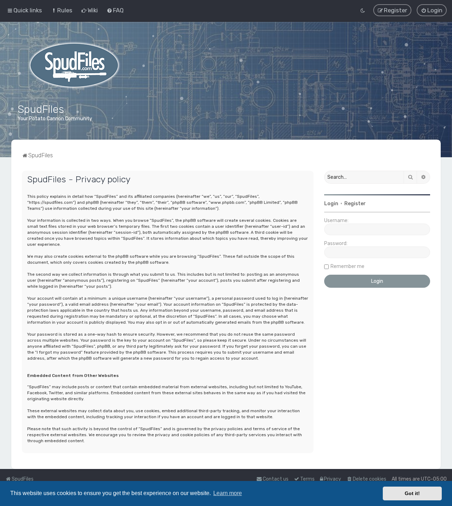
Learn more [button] (227, 493)
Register (355, 204)
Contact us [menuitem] (276, 479)
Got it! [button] (412, 493)
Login (331, 204)
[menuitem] (61, 10)
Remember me (347, 266)
